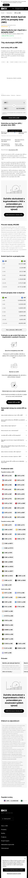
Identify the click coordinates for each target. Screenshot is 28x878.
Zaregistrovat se (19, 8)
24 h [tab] (7, 62)
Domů (2, 13)
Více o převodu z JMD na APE (14, 329)
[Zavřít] (25, 858)
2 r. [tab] (24, 62)
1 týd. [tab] (12, 62)
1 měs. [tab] (16, 62)
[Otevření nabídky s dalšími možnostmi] (26, 9)
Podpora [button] (3, 837)
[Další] (26, 801)
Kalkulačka (9, 13)
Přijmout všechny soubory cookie (14, 869)
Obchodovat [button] (5, 848)
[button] (13, 9)
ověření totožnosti (13, 375)
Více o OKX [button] (4, 826)
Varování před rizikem (17, 754)
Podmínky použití (6, 754)
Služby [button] (3, 833)
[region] (14, 867)
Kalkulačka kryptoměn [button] (7, 844)
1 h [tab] (3, 62)
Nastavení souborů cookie (14, 873)
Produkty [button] (3, 829)
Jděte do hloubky (7, 671)
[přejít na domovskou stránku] (4, 8)
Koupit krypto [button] (5, 841)
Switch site (6, 4)
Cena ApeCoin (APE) (13, 149)
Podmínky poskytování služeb (9, 758)
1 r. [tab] (20, 62)
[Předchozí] (2, 801)
